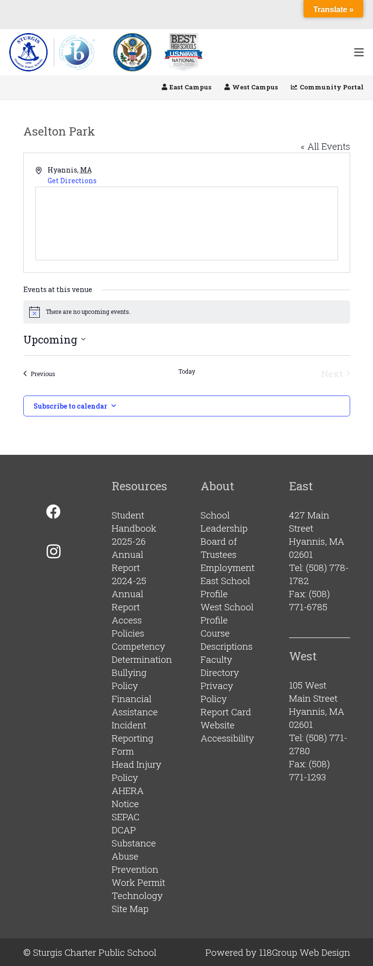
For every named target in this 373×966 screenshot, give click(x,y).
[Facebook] (53, 512)
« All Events (325, 146)
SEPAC (125, 817)
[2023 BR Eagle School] (132, 52)
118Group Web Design (304, 952)
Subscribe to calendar (70, 406)
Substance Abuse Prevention (135, 856)
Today (186, 371)
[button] (359, 52)
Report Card (226, 712)
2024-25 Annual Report (129, 593)
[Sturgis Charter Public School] (55, 52)
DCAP (124, 830)
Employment (227, 567)
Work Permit (138, 882)
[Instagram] (53, 551)
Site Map (130, 908)
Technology (137, 895)
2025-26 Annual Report (129, 554)
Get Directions (72, 180)
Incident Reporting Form (132, 738)
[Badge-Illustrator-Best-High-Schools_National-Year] (184, 52)
